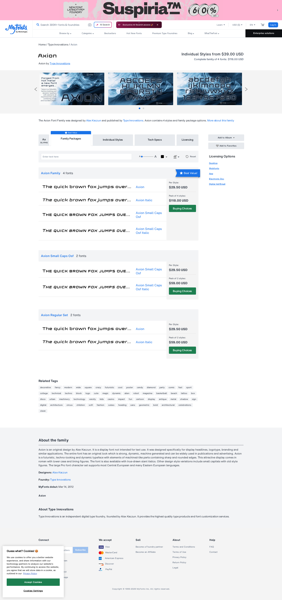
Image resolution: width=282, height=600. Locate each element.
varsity (92, 399)
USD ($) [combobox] (236, 24)
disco (43, 399)
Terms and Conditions (183, 547)
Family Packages (71, 138)
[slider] (147, 156)
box (193, 393)
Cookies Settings (33, 590)
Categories (87, 33)
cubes (111, 405)
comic (171, 387)
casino (111, 399)
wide (78, 387)
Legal (175, 567)
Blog (190, 33)
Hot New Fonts (134, 33)
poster (129, 387)
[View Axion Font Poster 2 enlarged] (140, 89)
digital (43, 405)
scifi (91, 405)
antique (163, 399)
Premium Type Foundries (164, 33)
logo (88, 393)
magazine (147, 393)
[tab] (139, 108)
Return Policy (179, 562)
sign (194, 399)
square (88, 387)
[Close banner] (157, 24)
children (81, 405)
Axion (140, 187)
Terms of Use (179, 552)
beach (174, 393)
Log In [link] (273, 25)
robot (136, 393)
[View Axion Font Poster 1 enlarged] (71, 89)
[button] (278, 10)
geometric (144, 405)
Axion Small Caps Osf (149, 215)
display (151, 399)
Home (42, 44)
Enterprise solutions (263, 33)
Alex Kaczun (93, 120)
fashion (100, 405)
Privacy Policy (179, 557)
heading (122, 405)
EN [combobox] (251, 24)
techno (68, 393)
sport (189, 387)
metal (173, 399)
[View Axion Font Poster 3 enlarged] (209, 89)
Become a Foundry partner (149, 547)
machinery (64, 399)
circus (70, 405)
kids (102, 399)
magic (105, 393)
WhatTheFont (210, 33)
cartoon (140, 399)
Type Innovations (58, 44)
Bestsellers (110, 33)
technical (56, 393)
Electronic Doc (216, 178)
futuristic (109, 387)
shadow (184, 399)
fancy (57, 387)
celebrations (185, 405)
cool (120, 387)
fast (180, 387)
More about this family (220, 120)
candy (140, 387)
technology (79, 399)
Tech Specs (155, 140)
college (44, 393)
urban (52, 399)
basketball (161, 393)
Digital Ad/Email (217, 184)
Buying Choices (182, 208)
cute (96, 393)
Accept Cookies (33, 582)
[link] (37, 25)
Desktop (213, 163)
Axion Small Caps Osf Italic (149, 231)
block (79, 393)
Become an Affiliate (146, 552)
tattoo (184, 393)
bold (155, 405)
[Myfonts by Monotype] (16, 29)
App (211, 173)
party (162, 387)
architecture (56, 405)
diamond (151, 387)
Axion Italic (144, 200)
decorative (45, 387)
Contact (213, 552)
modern (68, 387)
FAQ (211, 547)
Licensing (187, 140)
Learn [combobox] (220, 24)
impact (121, 399)
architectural (168, 405)
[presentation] (35, 89)
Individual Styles (113, 140)
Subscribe (80, 549)
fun (130, 399)
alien (127, 393)
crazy (98, 387)
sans (132, 405)
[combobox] (73, 24)
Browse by (64, 33)
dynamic (116, 393)
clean (43, 411)
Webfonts (214, 168)
